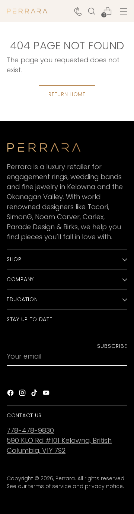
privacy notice (104, 486)
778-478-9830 (30, 430)
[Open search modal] (91, 11)
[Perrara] (27, 11)
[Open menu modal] (123, 11)
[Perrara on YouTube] (46, 394)
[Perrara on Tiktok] (35, 394)
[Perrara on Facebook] (11, 394)
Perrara (65, 478)
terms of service (49, 486)
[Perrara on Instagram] (23, 394)
